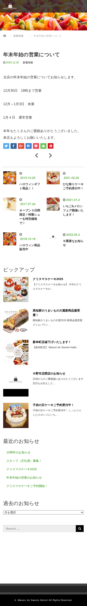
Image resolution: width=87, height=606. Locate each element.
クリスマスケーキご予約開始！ (27, 486)
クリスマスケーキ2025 (48, 279)
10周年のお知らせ (18, 452)
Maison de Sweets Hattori (33, 600)
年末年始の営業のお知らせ (24, 477)
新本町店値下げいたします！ (52, 342)
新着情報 (28, 62)
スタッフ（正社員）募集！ (24, 460)
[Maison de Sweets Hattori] (10, 6)
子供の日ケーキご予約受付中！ (53, 405)
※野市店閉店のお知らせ (49, 373)
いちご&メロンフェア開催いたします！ (73, 210)
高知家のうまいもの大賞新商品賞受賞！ (56, 313)
